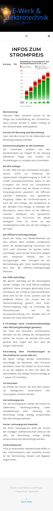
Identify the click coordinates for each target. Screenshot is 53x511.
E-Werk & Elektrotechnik (26, 14)
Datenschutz (22, 491)
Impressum (34, 491)
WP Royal (38, 487)
